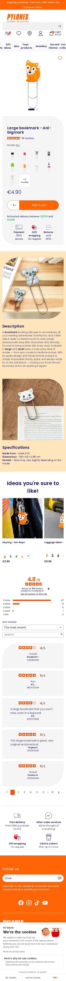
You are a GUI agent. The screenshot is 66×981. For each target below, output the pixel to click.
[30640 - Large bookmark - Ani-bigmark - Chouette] (24, 155)
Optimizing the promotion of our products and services (30, 962)
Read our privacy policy (14, 951)
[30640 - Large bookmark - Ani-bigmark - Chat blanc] (37, 167)
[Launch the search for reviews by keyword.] (61, 635)
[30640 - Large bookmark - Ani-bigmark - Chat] (12, 155)
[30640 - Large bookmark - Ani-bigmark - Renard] (24, 167)
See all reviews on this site (34, 594)
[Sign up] (60, 878)
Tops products (26, 46)
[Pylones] (17, 18)
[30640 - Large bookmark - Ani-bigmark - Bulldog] (49, 155)
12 (53, 792)
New (16, 46)
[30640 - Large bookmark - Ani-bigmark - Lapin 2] (12, 179)
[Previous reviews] (7, 792)
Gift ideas (7, 46)
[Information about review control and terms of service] (48, 588)
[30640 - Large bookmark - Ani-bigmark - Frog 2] (12, 167)
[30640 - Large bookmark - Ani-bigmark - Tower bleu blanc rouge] (49, 167)
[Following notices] (58, 792)
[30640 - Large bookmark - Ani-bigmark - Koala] (37, 155)
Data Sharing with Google (17, 965)
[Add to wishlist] (60, 58)
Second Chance (54, 46)
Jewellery (41, 46)
